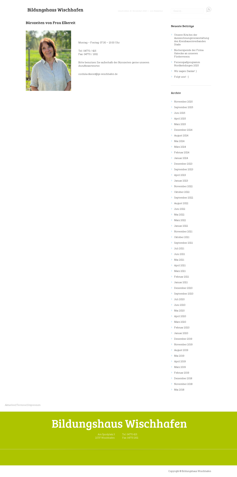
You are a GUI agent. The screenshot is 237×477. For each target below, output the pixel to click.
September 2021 (183, 242)
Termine (21, 404)
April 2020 (180, 316)
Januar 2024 (181, 158)
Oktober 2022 (182, 191)
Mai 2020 (179, 310)
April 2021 (180, 265)
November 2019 (183, 344)
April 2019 (180, 361)
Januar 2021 (181, 282)
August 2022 (181, 203)
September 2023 (183, 169)
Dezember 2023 (183, 163)
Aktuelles (10, 404)
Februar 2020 (181, 327)
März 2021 (180, 271)
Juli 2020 (179, 299)
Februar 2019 (181, 372)
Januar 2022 (181, 225)
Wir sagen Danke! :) (185, 71)
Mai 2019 (179, 355)
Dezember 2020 (183, 287)
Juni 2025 (179, 112)
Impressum (34, 404)
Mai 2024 (179, 141)
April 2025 (180, 118)
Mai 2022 (179, 214)
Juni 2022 (179, 208)
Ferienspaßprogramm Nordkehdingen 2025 (187, 64)
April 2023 (180, 175)
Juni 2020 (179, 304)
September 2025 (183, 107)
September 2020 (183, 293)
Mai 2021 (179, 259)
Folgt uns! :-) (181, 76)
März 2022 (180, 220)
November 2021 (183, 231)
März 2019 (180, 367)
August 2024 (181, 135)
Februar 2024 (181, 152)
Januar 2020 (181, 333)
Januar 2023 (181, 180)
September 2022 (183, 197)
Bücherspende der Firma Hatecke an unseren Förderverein (188, 53)
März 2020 (180, 321)
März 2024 (180, 146)
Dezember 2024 (183, 129)
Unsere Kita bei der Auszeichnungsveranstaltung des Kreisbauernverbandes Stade (191, 39)
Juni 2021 (179, 254)
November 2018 (183, 384)
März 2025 (180, 124)
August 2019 (181, 350)
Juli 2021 (179, 248)
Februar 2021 (181, 276)
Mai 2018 (179, 389)
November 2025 (183, 101)
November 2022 (183, 186)
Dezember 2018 (183, 378)
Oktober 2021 (181, 237)
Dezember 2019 (183, 338)
